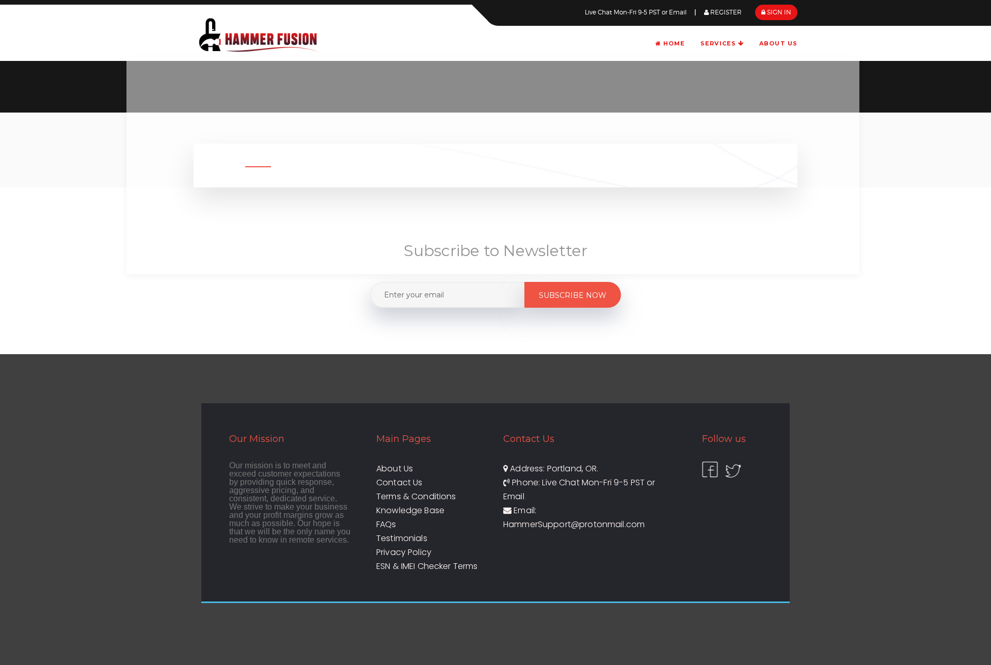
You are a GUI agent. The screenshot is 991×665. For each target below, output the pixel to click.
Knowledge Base (410, 510)
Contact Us (399, 482)
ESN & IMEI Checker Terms (427, 566)
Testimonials (401, 538)
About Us (778, 43)
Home (673, 43)
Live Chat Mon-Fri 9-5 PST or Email (635, 12)
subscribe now (572, 295)
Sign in (778, 12)
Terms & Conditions (416, 496)
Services (719, 43)
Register (725, 12)
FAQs (386, 524)
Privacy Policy (403, 552)
